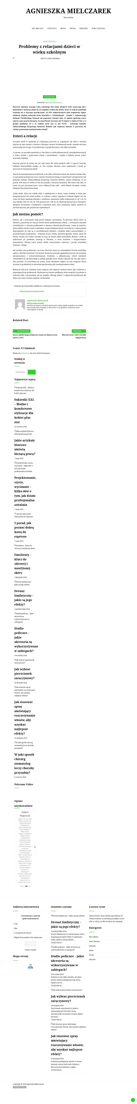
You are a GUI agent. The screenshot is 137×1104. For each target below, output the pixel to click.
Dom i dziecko (98, 28)
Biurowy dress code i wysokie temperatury (74, 336)
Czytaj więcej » (56, 943)
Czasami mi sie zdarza (23, 933)
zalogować (25, 353)
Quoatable (22, 1087)
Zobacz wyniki (30, 950)
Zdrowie (84, 28)
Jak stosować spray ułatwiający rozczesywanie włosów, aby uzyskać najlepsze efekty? (67, 1045)
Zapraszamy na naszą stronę (32, 291)
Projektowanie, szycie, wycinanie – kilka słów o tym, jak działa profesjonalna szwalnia (25, 491)
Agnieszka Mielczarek (68, 11)
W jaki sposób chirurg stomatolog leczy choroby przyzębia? (24, 763)
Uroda (73, 28)
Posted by (49, 102)
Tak (16, 924)
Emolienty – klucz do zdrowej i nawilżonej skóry (22, 563)
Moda (63, 28)
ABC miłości (38, 28)
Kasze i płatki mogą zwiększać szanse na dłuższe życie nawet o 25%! (35, 336)
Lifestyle (52, 28)
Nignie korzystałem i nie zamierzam (28, 937)
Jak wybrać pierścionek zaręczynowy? (24, 674)
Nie (16, 928)
